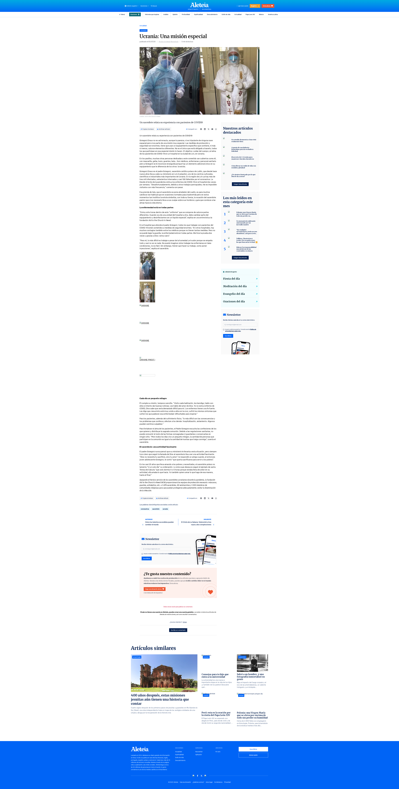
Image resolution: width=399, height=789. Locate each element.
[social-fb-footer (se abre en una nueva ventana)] (197, 776)
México (261, 14)
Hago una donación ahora (153, 589)
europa (241, 695)
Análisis (165, 14)
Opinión (175, 14)
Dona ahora (266, 6)
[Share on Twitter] (208, 129)
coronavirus (145, 509)
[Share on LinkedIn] (205, 129)
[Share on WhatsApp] (216, 129)
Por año (218, 752)
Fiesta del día (231, 278)
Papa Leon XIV (250, 14)
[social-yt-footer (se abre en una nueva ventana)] (194, 776)
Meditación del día (235, 286)
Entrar (185, 622)
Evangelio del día (234, 294)
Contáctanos (218, 782)
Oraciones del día (234, 301)
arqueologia (136, 657)
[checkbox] (142, 554)
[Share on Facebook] (201, 129)
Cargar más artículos (240, 184)
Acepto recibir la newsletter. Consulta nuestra (167, 554)
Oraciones (133, 14)
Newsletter (199, 752)
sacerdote (155, 509)
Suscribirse (253, 749)
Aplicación (198, 755)
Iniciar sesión (244, 6)
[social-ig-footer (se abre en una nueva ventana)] (205, 776)
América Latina (273, 14)
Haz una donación (185, 782)
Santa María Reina (206, 9)
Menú (123, 14)
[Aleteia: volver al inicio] (199, 5)
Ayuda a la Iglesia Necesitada (168, 42)
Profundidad (186, 14)
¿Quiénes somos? (198, 782)
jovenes (206, 657)
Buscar (155, 6)
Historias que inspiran (152, 14)
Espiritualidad (198, 14)
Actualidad (237, 14)
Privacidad (227, 782)
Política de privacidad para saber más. (180, 554)
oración (206, 695)
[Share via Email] (212, 129)
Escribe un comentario (178, 630)
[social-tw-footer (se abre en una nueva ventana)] (201, 776)
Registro (254, 6)
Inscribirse (146, 558)
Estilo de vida (226, 14)
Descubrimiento (212, 14)
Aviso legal (209, 782)
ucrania (165, 509)
